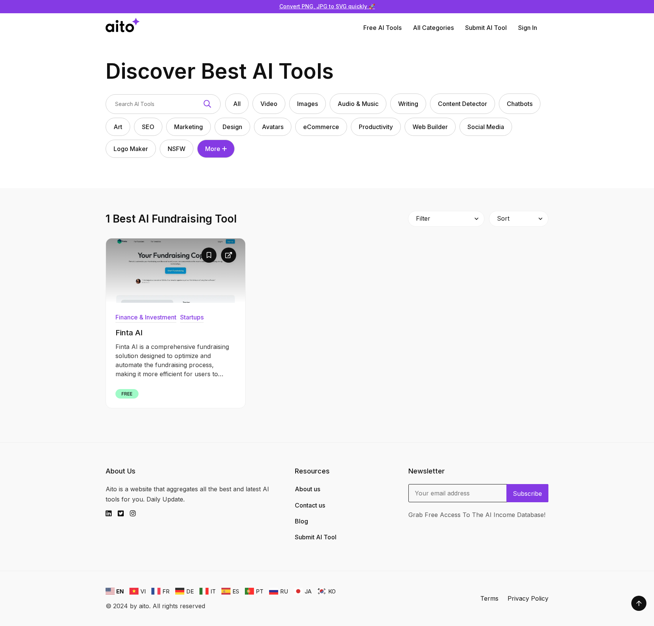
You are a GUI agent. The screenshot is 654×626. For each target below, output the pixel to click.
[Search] (207, 104)
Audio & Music (358, 103)
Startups (192, 317)
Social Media (485, 127)
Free (126, 394)
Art (118, 127)
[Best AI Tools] (123, 27)
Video (268, 103)
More (212, 149)
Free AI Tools (382, 27)
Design (232, 127)
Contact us (310, 505)
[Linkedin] (112, 513)
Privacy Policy (528, 598)
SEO (148, 127)
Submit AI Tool (486, 27)
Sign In (527, 27)
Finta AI (129, 332)
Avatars (272, 127)
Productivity (376, 127)
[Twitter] (124, 513)
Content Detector (462, 103)
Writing (408, 103)
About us (307, 489)
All (237, 103)
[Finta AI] (175, 270)
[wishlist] (209, 255)
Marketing (188, 127)
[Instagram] (136, 513)
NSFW (176, 149)
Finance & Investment (145, 317)
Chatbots (520, 103)
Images (307, 103)
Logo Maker (131, 149)
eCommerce (321, 127)
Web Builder (430, 127)
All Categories (433, 27)
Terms (489, 598)
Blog (301, 521)
